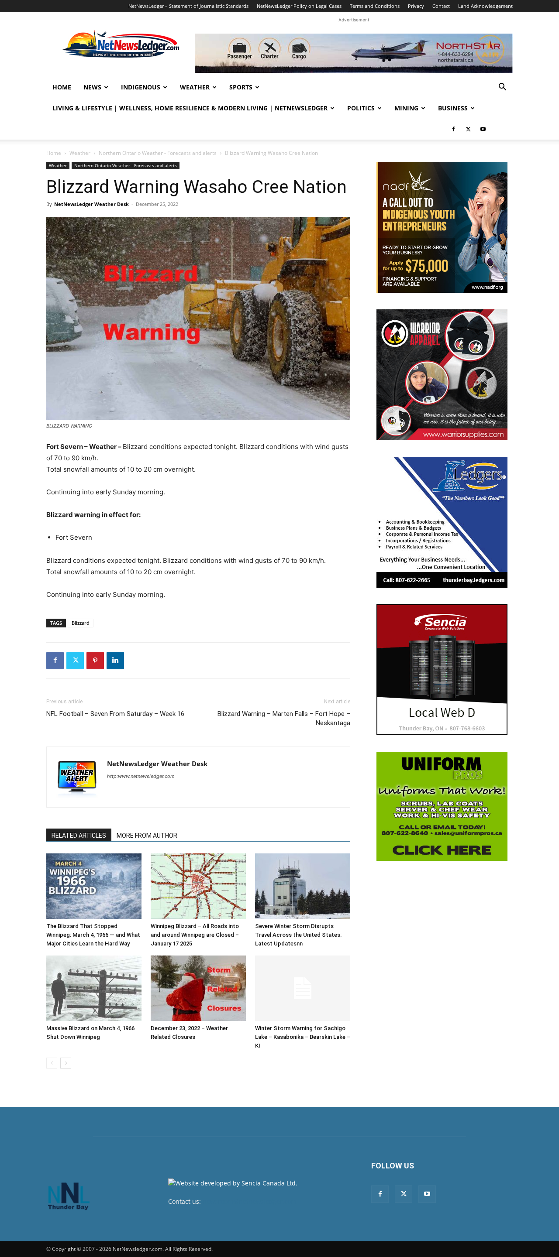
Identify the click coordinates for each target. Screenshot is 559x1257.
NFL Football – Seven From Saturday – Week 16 (115, 714)
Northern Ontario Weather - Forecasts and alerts (158, 153)
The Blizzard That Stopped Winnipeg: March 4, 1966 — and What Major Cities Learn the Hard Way (93, 935)
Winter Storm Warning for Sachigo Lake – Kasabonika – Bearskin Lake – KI (302, 1037)
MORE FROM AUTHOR (147, 835)
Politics (361, 108)
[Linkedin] (115, 660)
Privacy (416, 6)
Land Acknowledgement (485, 6)
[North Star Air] (354, 53)
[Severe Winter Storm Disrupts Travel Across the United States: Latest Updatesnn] (302, 886)
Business (453, 108)
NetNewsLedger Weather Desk (91, 204)
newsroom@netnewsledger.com (250, 1201)
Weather (195, 87)
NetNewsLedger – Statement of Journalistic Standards (188, 6)
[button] (502, 88)
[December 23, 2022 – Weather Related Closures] (198, 988)
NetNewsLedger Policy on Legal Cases (299, 6)
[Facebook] (453, 129)
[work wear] (441, 374)
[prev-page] (51, 1063)
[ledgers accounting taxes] (441, 522)
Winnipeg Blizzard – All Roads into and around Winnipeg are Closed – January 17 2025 (195, 935)
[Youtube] (483, 129)
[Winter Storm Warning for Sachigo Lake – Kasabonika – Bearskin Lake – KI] (302, 988)
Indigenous (140, 87)
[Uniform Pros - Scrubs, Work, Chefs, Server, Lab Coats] (441, 806)
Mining (406, 108)
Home (61, 87)
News (92, 87)
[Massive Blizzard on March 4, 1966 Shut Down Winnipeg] (93, 988)
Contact (441, 6)
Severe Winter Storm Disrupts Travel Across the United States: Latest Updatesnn (298, 935)
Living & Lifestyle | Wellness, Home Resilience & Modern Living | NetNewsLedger (190, 108)
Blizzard (81, 623)
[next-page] (65, 1063)
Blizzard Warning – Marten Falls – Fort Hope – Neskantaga (283, 718)
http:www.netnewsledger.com (141, 776)
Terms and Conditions (375, 6)
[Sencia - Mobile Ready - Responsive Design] (441, 669)
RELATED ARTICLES (79, 835)
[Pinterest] (95, 660)
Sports (240, 87)
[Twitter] (468, 129)
